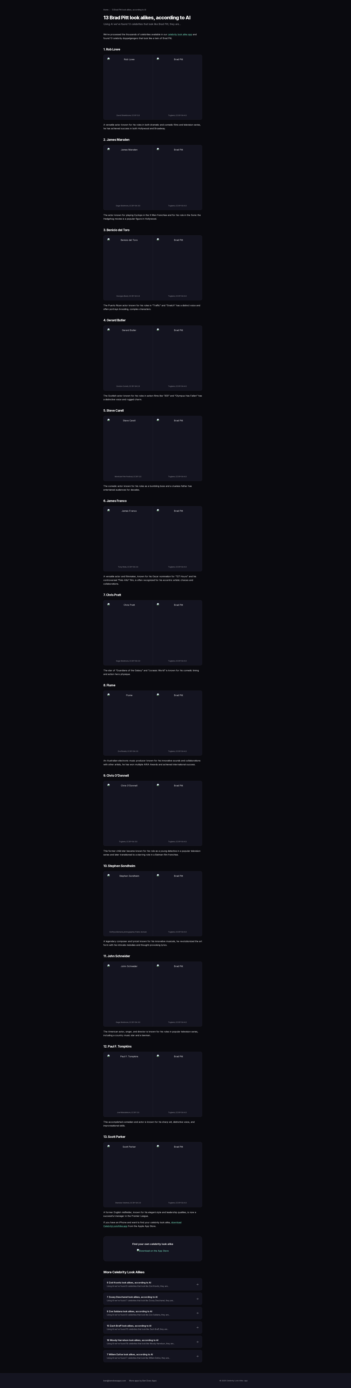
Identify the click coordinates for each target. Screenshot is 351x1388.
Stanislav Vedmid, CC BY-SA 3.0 (128, 1203)
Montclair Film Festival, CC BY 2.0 (128, 477)
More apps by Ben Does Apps (143, 1381)
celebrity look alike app (180, 34)
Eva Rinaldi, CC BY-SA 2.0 (128, 751)
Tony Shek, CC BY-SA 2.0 (128, 567)
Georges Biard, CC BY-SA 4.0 (128, 296)
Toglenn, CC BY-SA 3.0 (128, 842)
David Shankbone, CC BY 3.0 (128, 115)
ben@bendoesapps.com (114, 1381)
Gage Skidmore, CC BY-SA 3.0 (128, 206)
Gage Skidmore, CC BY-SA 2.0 (128, 661)
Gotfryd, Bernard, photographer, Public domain (128, 932)
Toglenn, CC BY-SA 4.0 (177, 115)
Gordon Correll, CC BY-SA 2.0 (128, 386)
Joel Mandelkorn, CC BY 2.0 (128, 1112)
